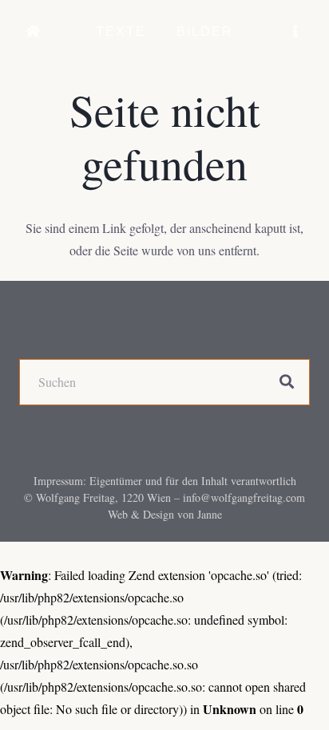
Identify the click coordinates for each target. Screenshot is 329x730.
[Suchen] (287, 382)
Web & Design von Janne (165, 514)
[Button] (33, 32)
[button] (158, 31)
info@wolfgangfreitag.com (244, 497)
